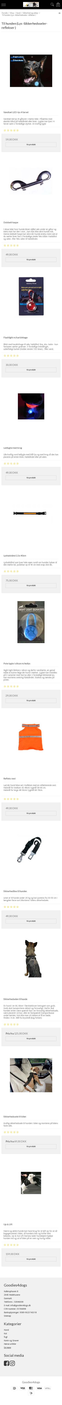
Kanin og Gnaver (11, 1340)
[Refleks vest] (31, 745)
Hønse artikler (10, 1344)
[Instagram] (12, 1365)
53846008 (18, 1302)
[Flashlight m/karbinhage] (31, 304)
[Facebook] (6, 1365)
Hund (6, 1330)
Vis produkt (31, 145)
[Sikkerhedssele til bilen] (31, 1083)
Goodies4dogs (31, 1382)
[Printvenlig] (59, 13)
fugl (5, 1337)
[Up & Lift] (31, 1191)
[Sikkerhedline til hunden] (31, 858)
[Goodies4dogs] (31, 4)
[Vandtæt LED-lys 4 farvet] (31, 79)
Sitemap (7, 1316)
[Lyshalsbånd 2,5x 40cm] (31, 522)
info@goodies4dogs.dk (20, 1305)
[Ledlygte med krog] (31, 414)
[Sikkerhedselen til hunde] (31, 966)
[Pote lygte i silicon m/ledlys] (31, 630)
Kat (5, 1333)
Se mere (7, 1347)
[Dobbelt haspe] (31, 189)
